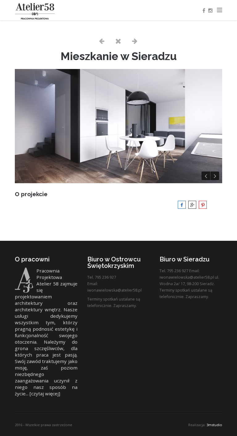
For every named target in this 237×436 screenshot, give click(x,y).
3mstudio (214, 424)
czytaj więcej (45, 393)
